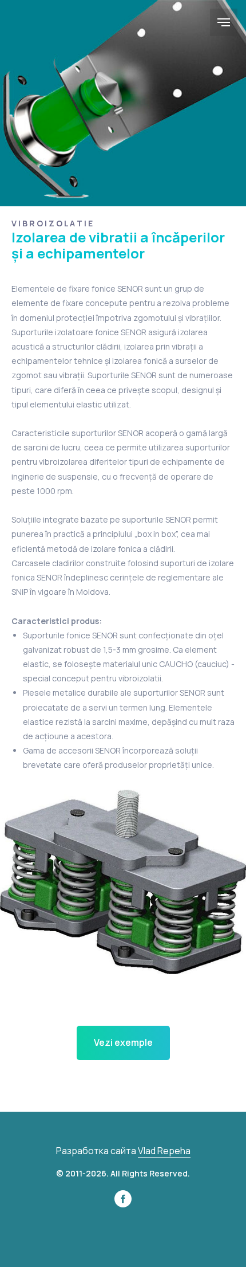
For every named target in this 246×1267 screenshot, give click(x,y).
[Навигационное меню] (223, 22)
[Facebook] (123, 1204)
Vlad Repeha (164, 1150)
